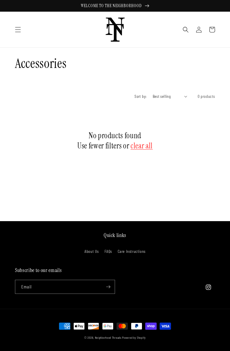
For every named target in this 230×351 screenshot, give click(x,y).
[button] (18, 29)
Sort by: (140, 96)
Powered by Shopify (134, 337)
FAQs (108, 251)
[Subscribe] (108, 287)
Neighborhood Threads (108, 337)
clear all (142, 146)
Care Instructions (132, 251)
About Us (91, 251)
